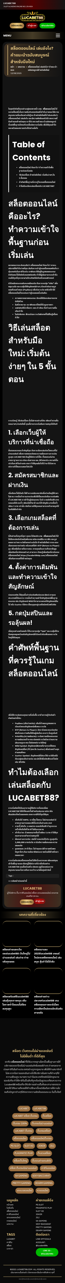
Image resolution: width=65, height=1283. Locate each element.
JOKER (41, 1146)
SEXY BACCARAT (41, 1176)
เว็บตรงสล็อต (43, 1131)
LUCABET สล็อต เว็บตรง (26, 1116)
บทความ (10, 1224)
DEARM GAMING (44, 1183)
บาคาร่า (10, 1248)
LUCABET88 (40, 1108)
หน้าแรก (10, 1204)
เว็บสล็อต (47, 1116)
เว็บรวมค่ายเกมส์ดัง (41, 1161)
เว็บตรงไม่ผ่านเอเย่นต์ (42, 1123)
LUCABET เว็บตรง (23, 1131)
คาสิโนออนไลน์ (48, 1168)
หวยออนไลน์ (42, 1190)
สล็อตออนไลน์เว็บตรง (41, 1138)
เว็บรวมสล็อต (44, 1153)
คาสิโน (9, 1242)
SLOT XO (29, 1146)
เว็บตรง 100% (20, 1123)
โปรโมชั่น (10, 1208)
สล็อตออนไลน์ (20, 1138)
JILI (52, 1146)
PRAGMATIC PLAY (44, 1208)
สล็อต (9, 1245)
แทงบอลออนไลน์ (24, 1190)
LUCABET (24, 1108)
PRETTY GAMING (21, 1183)
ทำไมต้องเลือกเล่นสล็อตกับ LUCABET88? (36, 186)
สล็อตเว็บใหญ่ (20, 1161)
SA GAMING (21, 1176)
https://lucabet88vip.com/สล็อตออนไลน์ (39, 555)
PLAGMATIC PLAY (23, 1153)
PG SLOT (15, 1146)
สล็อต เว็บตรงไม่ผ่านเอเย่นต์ (23, 1168)
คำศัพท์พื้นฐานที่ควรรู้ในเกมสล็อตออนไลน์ (37, 182)
